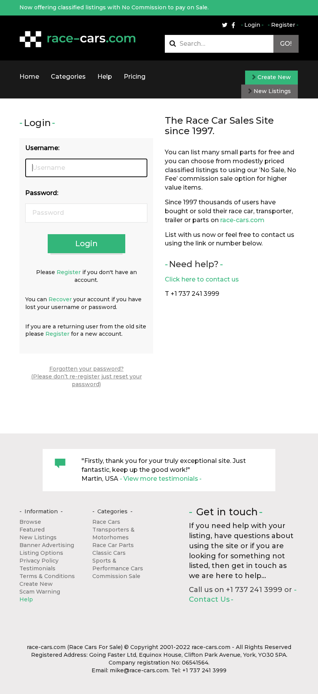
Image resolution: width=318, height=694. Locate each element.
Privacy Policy (39, 560)
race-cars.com (242, 220)
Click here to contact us (202, 279)
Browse (30, 521)
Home (29, 76)
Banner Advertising (46, 545)
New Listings (271, 91)
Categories (68, 76)
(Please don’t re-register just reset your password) (86, 380)
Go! (286, 43)
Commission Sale (116, 576)
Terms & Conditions (47, 576)
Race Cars (106, 521)
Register (283, 24)
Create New (273, 77)
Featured (32, 529)
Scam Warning (39, 591)
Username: (42, 148)
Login (252, 24)
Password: (41, 193)
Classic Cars (109, 552)
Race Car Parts (113, 545)
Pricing (134, 76)
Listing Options (41, 552)
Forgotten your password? (86, 368)
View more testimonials (160, 478)
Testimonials (37, 568)
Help (104, 76)
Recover (60, 299)
